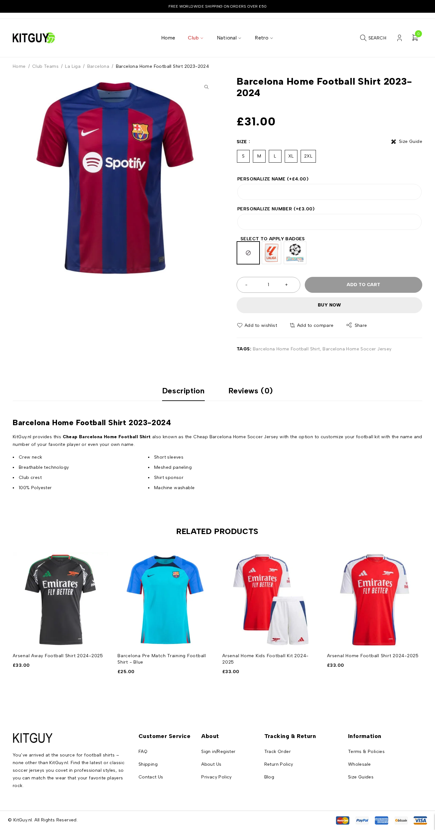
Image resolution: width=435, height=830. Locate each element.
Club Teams (45, 66)
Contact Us (151, 777)
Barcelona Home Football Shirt (286, 349)
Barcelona (98, 66)
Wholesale (359, 764)
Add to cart (363, 284)
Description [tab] (183, 391)
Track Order (277, 751)
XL (291, 156)
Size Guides (361, 777)
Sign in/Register (218, 751)
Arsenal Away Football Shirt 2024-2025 (58, 655)
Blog (269, 777)
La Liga (73, 66)
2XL (308, 156)
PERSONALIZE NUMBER (276, 209)
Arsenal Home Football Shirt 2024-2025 (373, 655)
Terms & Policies (366, 751)
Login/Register (399, 38)
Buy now (329, 305)
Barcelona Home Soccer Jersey (357, 349)
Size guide (410, 141)
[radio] (248, 253)
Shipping (148, 764)
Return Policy (278, 764)
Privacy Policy (216, 777)
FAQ (143, 751)
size (242, 141)
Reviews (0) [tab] (250, 391)
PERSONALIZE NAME (273, 179)
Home (19, 66)
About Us (211, 764)
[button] (206, 87)
